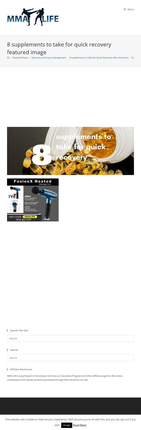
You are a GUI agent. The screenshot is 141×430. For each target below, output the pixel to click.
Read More (79, 425)
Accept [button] (66, 425)
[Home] (8, 57)
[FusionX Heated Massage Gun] (33, 199)
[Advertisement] (70, 101)
